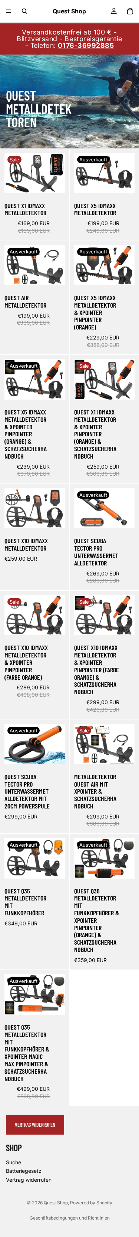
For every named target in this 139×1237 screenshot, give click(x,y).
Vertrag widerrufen (35, 1125)
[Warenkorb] (130, 11)
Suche (13, 1162)
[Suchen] (24, 11)
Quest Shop (56, 1202)
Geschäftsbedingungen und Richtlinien (70, 1218)
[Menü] (8, 11)
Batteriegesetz (24, 1171)
